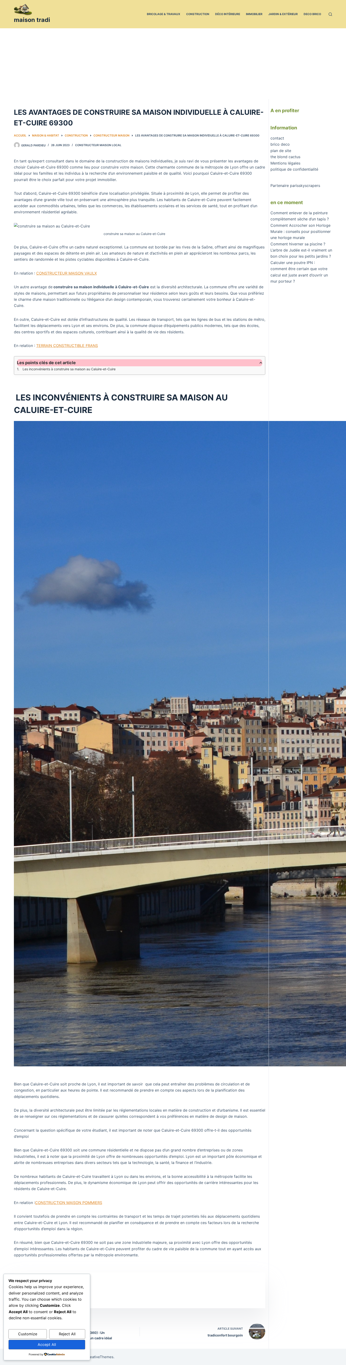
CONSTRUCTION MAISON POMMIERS (68, 1202)
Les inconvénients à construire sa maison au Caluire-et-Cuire (69, 369)
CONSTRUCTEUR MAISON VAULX (66, 273)
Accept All (47, 1344)
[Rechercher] (330, 14)
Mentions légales (285, 163)
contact (277, 138)
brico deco (280, 144)
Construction (197, 14)
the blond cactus (285, 156)
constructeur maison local (98, 145)
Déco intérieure (227, 14)
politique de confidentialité (294, 169)
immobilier (254, 14)
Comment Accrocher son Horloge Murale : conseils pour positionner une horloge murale (300, 231)
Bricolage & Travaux (163, 14)
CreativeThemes (99, 1357)
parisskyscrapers (305, 185)
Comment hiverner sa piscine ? (297, 244)
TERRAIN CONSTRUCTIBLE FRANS (67, 345)
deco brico (312, 14)
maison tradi (32, 19)
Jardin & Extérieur (283, 14)
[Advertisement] (173, 64)
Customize (27, 1334)
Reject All (67, 1334)
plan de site (280, 150)
